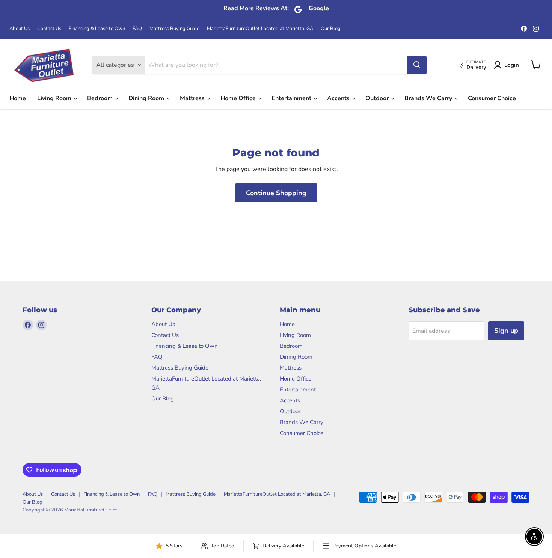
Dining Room (147, 98)
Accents (339, 98)
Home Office (238, 98)
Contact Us (49, 29)
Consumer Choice (492, 98)
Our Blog (331, 29)
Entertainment (292, 98)
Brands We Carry (429, 98)
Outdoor (377, 98)
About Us (19, 29)
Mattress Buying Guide (174, 29)
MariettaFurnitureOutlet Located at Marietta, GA (260, 29)
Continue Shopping (276, 192)
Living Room (55, 98)
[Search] (417, 65)
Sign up (506, 330)
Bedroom (100, 98)
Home (17, 98)
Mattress (193, 98)
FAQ (137, 29)
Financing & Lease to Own (97, 29)
